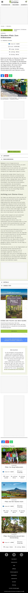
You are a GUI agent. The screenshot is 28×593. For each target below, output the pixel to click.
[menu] (2, 2)
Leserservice (14, 578)
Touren (2, 26)
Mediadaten (14, 575)
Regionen (15, 4)
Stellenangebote (14, 572)
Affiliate (14, 568)
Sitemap (14, 585)
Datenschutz (14, 562)
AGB (14, 565)
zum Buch (14, 331)
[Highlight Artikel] (26, 2)
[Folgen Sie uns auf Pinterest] (14, 554)
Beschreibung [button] (8, 159)
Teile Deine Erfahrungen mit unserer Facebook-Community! (13, 339)
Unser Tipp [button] (7, 285)
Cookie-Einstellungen (14, 588)
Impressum (14, 559)
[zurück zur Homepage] (13, 1)
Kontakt (14, 581)
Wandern (8, 26)
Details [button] (6, 282)
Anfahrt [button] (6, 155)
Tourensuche (5, 4)
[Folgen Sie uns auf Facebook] (6, 554)
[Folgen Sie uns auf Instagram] (21, 554)
